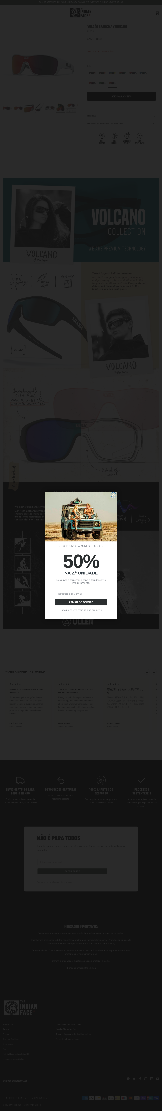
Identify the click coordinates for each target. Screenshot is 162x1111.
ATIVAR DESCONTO (81, 602)
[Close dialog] (113, 494)
